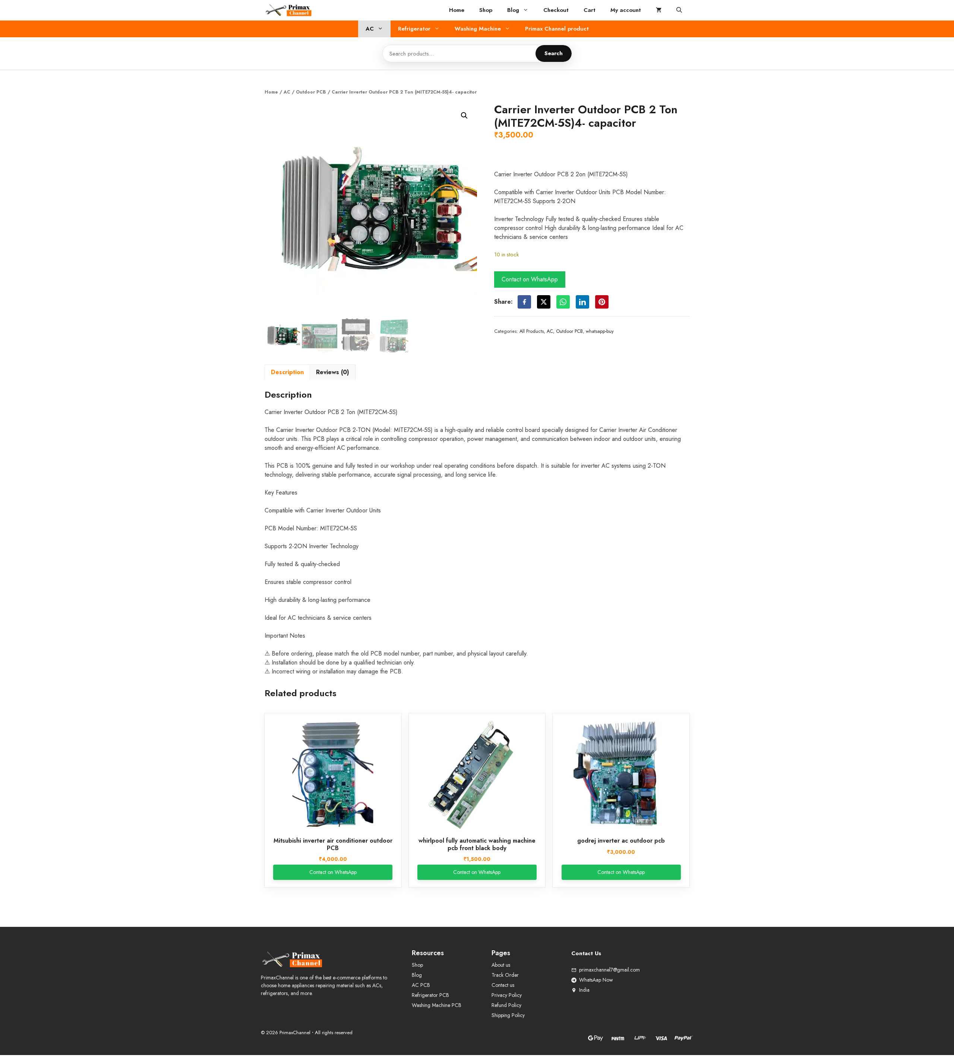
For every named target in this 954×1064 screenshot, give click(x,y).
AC (370, 29)
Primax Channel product (557, 29)
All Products (531, 331)
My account (625, 10)
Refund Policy (506, 1005)
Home (456, 10)
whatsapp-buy (600, 331)
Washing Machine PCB (436, 1005)
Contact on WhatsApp (530, 279)
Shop (485, 10)
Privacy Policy (507, 995)
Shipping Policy (508, 1015)
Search (553, 53)
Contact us (503, 985)
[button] (679, 10)
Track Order (505, 975)
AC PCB (421, 985)
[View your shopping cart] (658, 10)
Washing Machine (478, 29)
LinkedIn (582, 302)
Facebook (524, 302)
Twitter (543, 302)
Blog (513, 10)
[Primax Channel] (289, 10)
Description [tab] (287, 372)
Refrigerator (414, 29)
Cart (590, 10)
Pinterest (602, 302)
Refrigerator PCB (430, 995)
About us (501, 965)
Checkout (556, 10)
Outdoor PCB (311, 92)
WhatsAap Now (596, 980)
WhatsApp (563, 302)
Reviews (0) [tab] (332, 372)
